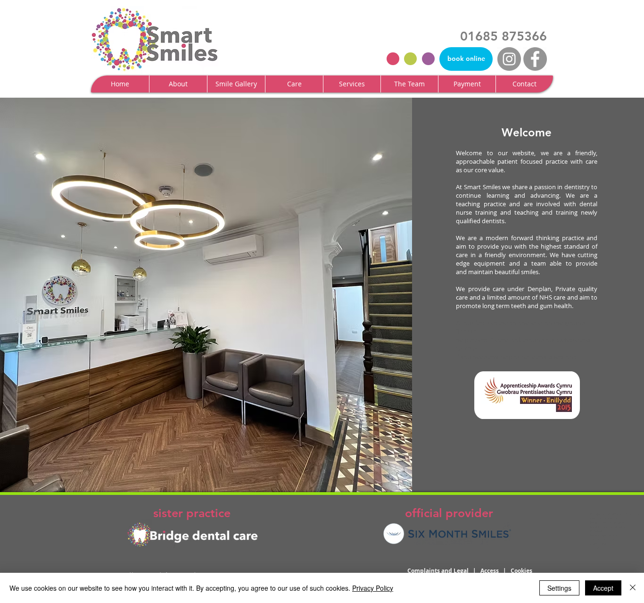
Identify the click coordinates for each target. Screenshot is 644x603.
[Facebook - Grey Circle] (535, 59)
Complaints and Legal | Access (455, 571)
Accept (603, 588)
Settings (559, 588)
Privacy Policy (372, 588)
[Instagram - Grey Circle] (509, 59)
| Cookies (517, 571)
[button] (178, 83)
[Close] (632, 587)
